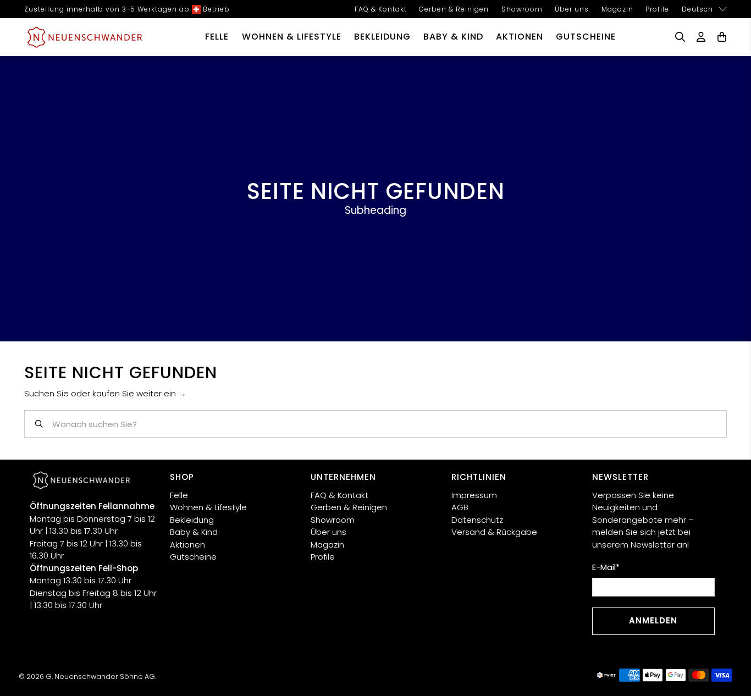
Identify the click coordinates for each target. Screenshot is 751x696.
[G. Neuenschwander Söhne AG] (84, 37)
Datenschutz (477, 520)
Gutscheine (586, 36)
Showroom (522, 9)
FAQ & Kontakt (381, 9)
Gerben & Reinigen (454, 9)
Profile (657, 9)
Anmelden (653, 620)
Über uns (572, 9)
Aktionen (519, 36)
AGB (459, 507)
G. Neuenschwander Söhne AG (100, 676)
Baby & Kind (453, 36)
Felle (217, 36)
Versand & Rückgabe (494, 532)
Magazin (617, 9)
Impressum (474, 495)
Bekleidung (382, 36)
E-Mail (606, 567)
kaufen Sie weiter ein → (139, 393)
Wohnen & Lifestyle (291, 36)
